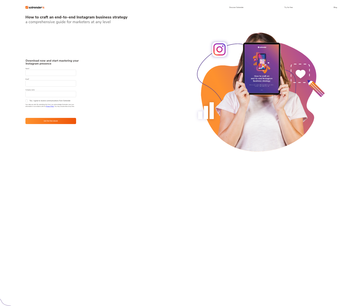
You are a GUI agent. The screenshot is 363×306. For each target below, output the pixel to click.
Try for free (288, 7)
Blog (335, 7)
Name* (27, 68)
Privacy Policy (50, 106)
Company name (30, 90)
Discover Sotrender (236, 7)
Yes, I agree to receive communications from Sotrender (49, 101)
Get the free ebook (51, 121)
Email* (27, 79)
